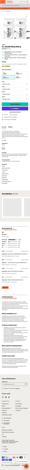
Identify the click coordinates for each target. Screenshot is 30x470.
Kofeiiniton (4, 177)
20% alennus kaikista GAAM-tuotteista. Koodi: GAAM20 (15, 8)
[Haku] (3, 5)
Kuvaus (4, 127)
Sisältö (10, 127)
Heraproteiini (5, 170)
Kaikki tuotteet (5, 173)
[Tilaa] (26, 384)
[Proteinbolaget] (10, 2)
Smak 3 (3, 91)
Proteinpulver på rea (6, 181)
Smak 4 (3, 96)
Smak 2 (3, 86)
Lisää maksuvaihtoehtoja (15, 112)
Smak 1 (3, 81)
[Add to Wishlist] (26, 16)
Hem (3, 11)
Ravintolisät (7, 11)
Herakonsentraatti (6, 168)
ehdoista (17, 388)
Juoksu (3, 171)
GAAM (3, 44)
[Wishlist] (24, 2)
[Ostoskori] (27, 2)
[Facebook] (3, 397)
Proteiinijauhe (5, 179)
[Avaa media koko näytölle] (15, 28)
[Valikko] (3, 2)
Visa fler (5, 287)
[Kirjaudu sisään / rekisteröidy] (21, 2)
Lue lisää (4, 140)
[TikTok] (9, 397)
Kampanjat (4, 175)
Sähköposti (5, 381)
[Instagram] (6, 397)
